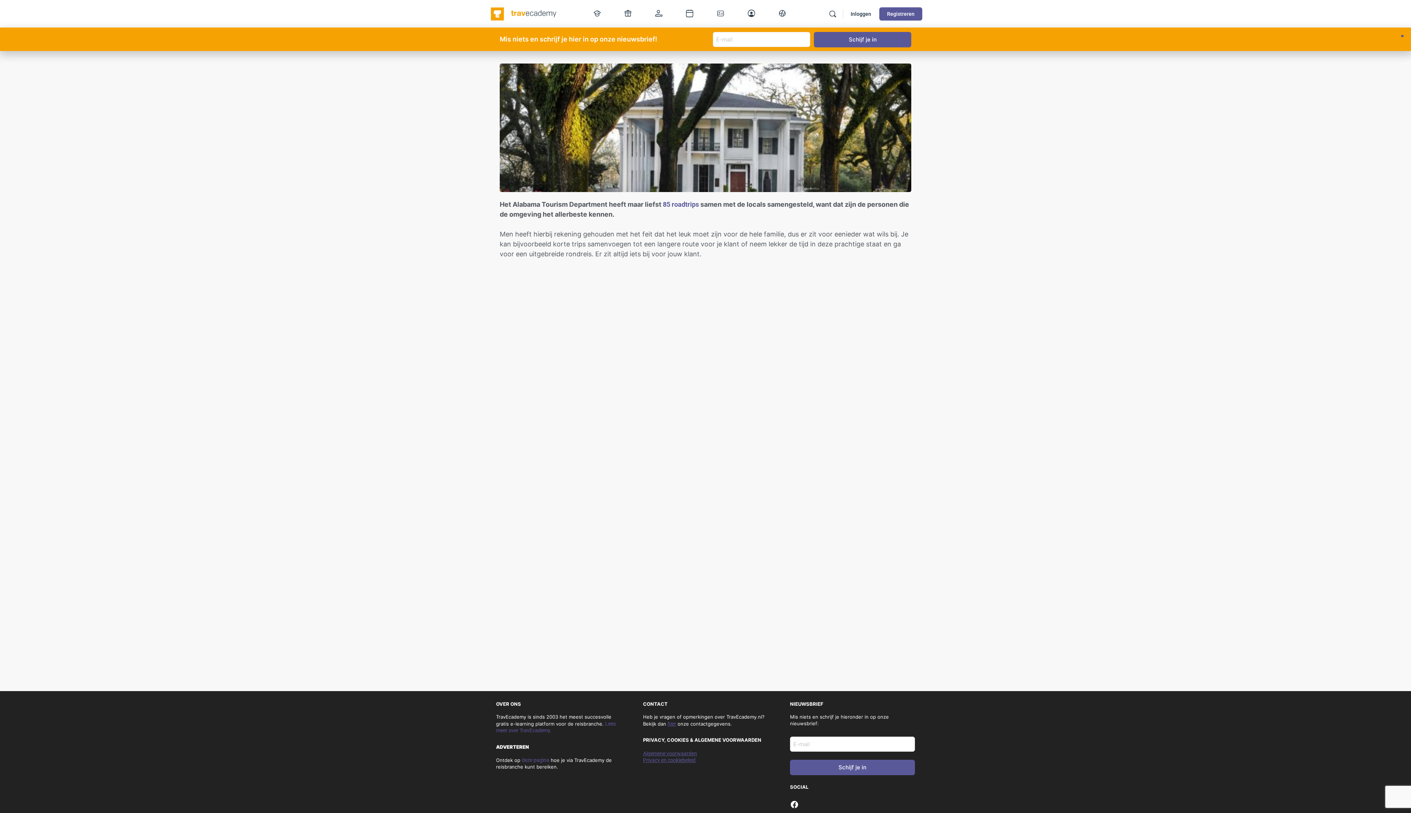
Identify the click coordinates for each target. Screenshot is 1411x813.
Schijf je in (852, 767)
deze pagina (535, 760)
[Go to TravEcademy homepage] (524, 13)
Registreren (901, 14)
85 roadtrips (681, 204)
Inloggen (861, 14)
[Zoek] (832, 14)
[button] (1402, 36)
